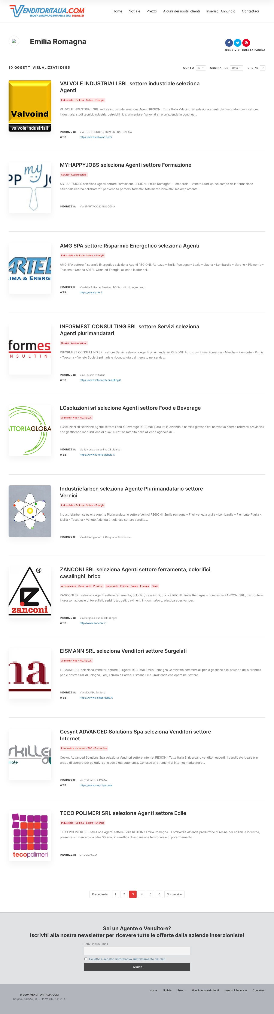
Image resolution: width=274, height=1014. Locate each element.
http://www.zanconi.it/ (93, 623)
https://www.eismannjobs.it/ (96, 697)
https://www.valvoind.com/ (96, 137)
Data (235, 67)
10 (199, 67)
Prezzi (152, 11)
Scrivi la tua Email (95, 944)
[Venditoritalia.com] (48, 11)
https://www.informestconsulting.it (100, 380)
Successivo (174, 894)
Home (117, 11)
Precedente (100, 894)
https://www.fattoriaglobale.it (97, 454)
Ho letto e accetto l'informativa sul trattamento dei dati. (127, 959)
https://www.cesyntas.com (96, 785)
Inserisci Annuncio (220, 11)
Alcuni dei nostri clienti (181, 11)
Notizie (134, 11)
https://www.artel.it (91, 292)
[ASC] (262, 67)
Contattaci (250, 11)
